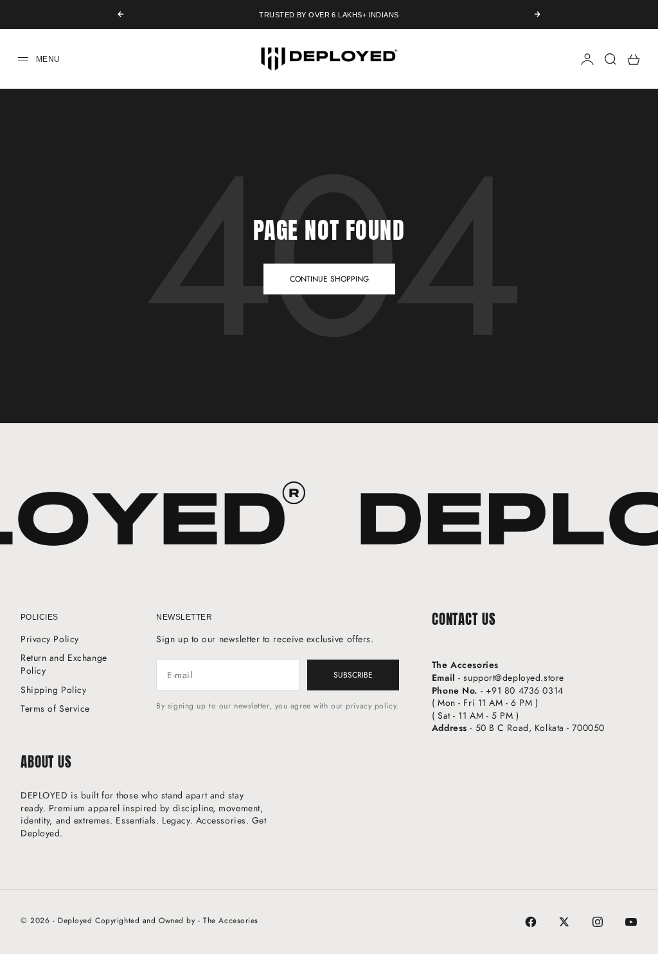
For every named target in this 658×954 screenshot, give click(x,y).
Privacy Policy (50, 639)
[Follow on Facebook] (530, 921)
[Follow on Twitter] (564, 921)
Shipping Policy (53, 689)
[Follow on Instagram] (597, 921)
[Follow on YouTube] (631, 921)
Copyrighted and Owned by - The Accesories (176, 920)
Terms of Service (55, 708)
